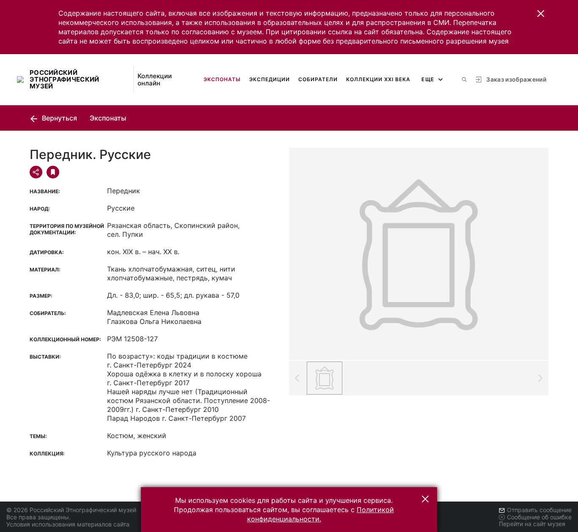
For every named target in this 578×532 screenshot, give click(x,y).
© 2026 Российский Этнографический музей (71, 509)
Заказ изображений (516, 79)
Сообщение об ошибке (539, 517)
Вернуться (58, 118)
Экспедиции (269, 79)
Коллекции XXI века (378, 79)
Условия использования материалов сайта (67, 524)
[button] (540, 13)
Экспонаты (222, 79)
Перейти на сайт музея (532, 523)
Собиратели (318, 79)
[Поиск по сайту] (464, 79)
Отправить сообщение (539, 509)
